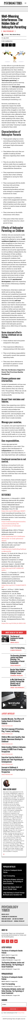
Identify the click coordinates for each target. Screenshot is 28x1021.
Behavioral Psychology (16, 675)
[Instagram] (3, 854)
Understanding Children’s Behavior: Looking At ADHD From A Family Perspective (14, 749)
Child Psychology (7, 725)
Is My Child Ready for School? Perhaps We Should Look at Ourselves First (17, 682)
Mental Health (14, 642)
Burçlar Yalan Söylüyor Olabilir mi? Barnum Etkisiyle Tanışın (18, 671)
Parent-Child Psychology (17, 687)
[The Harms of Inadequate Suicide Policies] (5, 638)
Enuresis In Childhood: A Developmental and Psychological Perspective (13, 769)
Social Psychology (15, 665)
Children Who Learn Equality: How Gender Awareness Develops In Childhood (13, 739)
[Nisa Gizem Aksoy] (3, 35)
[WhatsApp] (13, 45)
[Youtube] (16, 941)
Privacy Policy (20, 1012)
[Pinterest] (10, 45)
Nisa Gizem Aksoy (15, 34)
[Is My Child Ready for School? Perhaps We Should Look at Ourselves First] (5, 682)
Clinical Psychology (16, 650)
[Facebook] (3, 45)
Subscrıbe (13, 1009)
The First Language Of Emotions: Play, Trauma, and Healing (13, 730)
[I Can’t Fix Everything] (5, 649)
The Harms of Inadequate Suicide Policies (16, 638)
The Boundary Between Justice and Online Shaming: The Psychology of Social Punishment (18, 659)
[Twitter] (6, 45)
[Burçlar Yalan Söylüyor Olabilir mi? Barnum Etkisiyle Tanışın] (5, 672)
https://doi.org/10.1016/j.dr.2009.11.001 (14, 623)
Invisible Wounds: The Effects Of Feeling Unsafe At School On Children (13, 721)
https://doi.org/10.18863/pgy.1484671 (13, 511)
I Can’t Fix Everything (17, 648)
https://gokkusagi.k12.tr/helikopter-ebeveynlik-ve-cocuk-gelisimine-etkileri (13, 538)
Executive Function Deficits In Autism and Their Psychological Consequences (12, 759)
